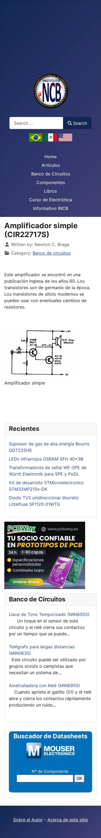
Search (80, 123)
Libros (50, 191)
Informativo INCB (50, 208)
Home (50, 156)
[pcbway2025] (44, 554)
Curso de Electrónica (50, 199)
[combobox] (36, 123)
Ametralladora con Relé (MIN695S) (44, 685)
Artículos (50, 165)
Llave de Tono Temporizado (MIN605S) (49, 614)
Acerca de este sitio (67, 819)
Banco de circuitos (52, 253)
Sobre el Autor (28, 819)
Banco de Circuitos (50, 173)
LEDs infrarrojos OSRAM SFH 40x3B (46, 459)
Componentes (50, 182)
